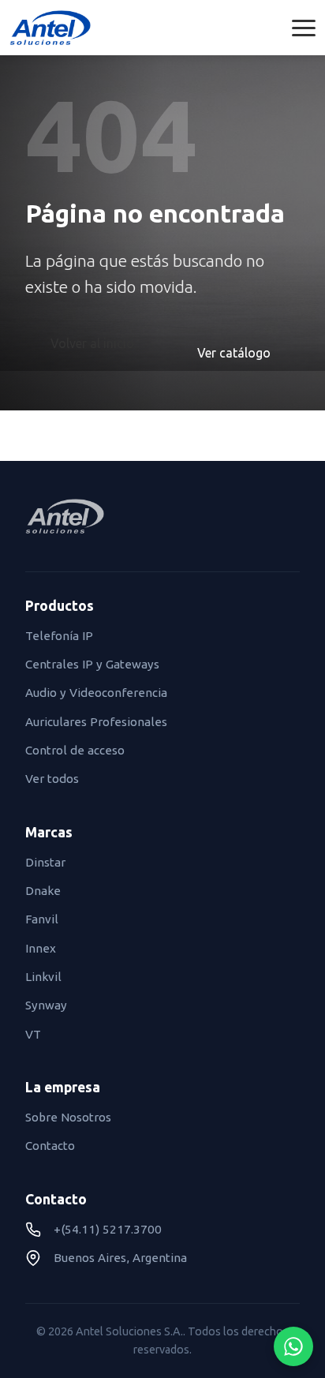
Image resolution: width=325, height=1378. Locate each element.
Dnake (43, 890)
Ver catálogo (234, 353)
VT (33, 1034)
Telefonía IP (59, 635)
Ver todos (52, 778)
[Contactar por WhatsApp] (293, 1346)
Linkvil (43, 976)
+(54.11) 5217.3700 (108, 1229)
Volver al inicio (92, 343)
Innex (40, 948)
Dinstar (45, 862)
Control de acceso (75, 750)
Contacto (50, 1145)
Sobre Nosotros (68, 1117)
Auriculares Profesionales (96, 721)
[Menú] (304, 28)
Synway (46, 1005)
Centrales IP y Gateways (92, 664)
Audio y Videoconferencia (96, 692)
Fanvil (41, 919)
